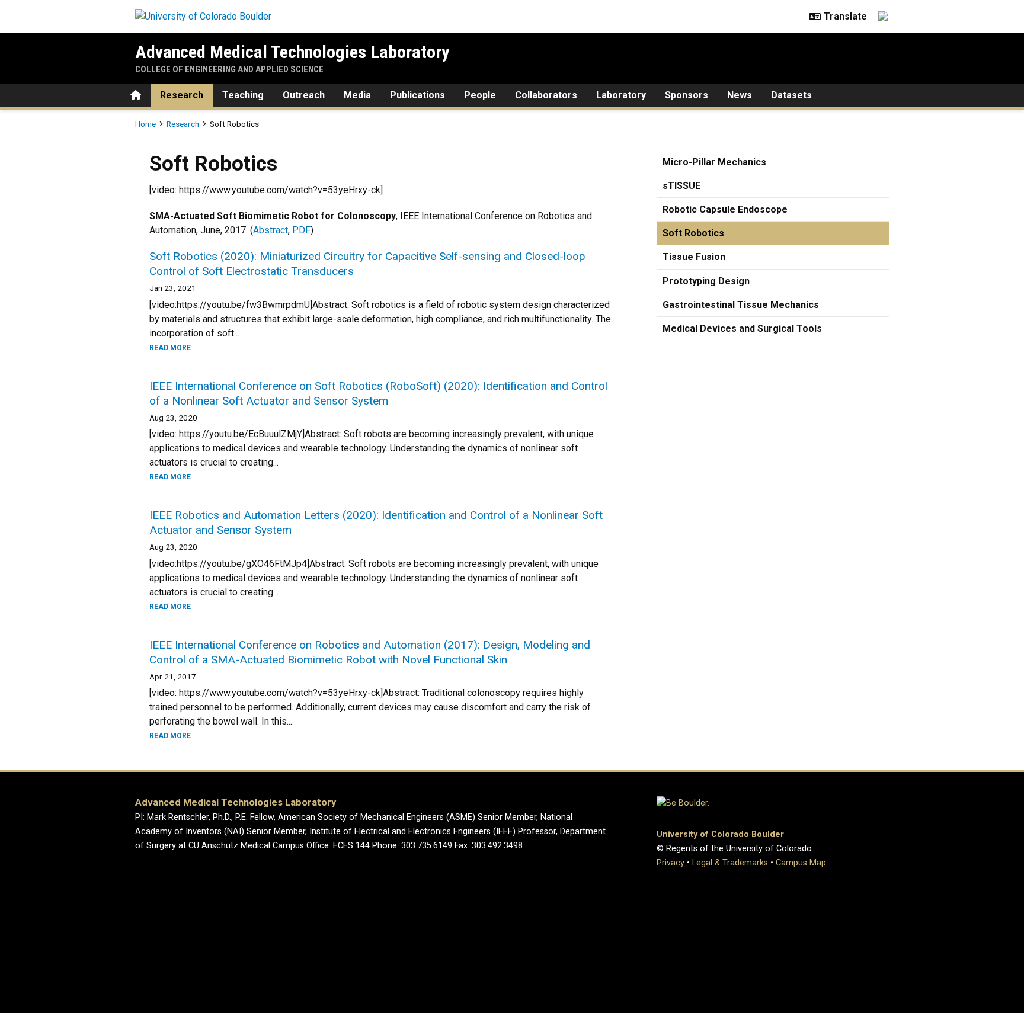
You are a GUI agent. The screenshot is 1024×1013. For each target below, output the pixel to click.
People (480, 95)
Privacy (670, 863)
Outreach (304, 95)
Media (357, 95)
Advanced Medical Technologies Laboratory (292, 51)
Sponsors (686, 95)
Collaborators (546, 95)
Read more (170, 348)
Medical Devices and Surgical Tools (742, 328)
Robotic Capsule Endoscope (725, 209)
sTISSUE (681, 185)
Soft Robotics (693, 233)
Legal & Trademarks (730, 863)
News (739, 95)
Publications (417, 95)
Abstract (270, 230)
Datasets (791, 95)
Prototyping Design (706, 281)
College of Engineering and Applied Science (229, 69)
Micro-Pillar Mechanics (714, 162)
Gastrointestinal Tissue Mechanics (741, 304)
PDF (301, 230)
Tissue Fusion (694, 256)
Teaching (243, 95)
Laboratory (621, 95)
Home (145, 124)
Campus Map (801, 863)
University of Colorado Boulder (720, 834)
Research (181, 95)
